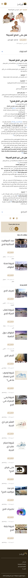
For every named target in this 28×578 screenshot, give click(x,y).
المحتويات (23, 51)
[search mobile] (5, 4)
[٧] (17, 172)
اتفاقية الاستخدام (22, 567)
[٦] (18, 162)
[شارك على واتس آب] (17, 218)
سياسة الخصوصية (22, 564)
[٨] (17, 195)
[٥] (23, 153)
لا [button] (11, 229)
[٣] (26, 127)
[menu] (2, 4)
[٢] (15, 104)
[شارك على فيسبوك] (10, 218)
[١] (18, 65)
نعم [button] (16, 229)
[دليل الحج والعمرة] (22, 4)
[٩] (11, 201)
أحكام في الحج (23, 40)
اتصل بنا (24, 569)
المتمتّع (14, 108)
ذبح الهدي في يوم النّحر (16, 122)
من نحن (24, 562)
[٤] (13, 135)
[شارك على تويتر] (14, 218)
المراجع (24, 212)
